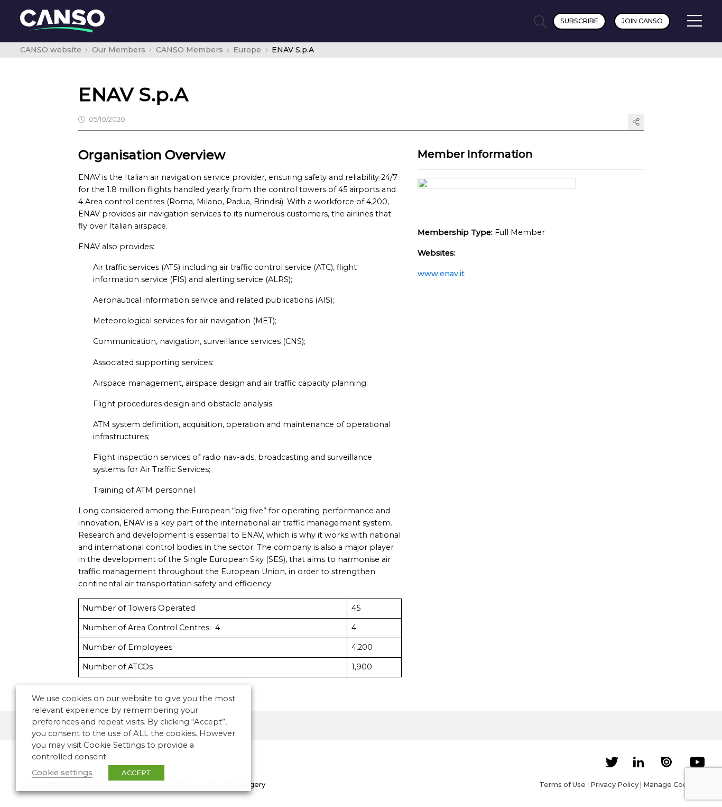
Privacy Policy (614, 784)
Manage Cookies (672, 784)
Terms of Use (562, 784)
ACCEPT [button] (136, 772)
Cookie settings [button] (62, 772)
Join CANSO (642, 21)
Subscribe (579, 21)
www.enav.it (441, 273)
